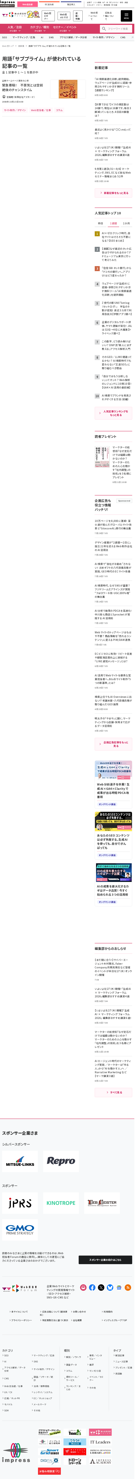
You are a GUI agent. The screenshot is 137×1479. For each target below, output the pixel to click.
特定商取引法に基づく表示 (55, 1320)
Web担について (94, 16)
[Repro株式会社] (61, 1161)
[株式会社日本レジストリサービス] (20, 1203)
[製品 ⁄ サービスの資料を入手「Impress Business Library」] (100, 1452)
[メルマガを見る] (83, 1287)
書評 (91, 1364)
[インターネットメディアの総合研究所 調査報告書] (49, 1442)
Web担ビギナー (47, 16)
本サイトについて (19, 1311)
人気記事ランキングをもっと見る (115, 413)
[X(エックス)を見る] (101, 1287)
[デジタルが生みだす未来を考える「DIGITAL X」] (49, 1462)
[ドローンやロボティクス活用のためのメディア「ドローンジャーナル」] (75, 1462)
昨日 (100, 223)
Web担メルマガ (64, 16)
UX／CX (8, 1392)
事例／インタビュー (95, 1357)
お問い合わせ (79, 1311)
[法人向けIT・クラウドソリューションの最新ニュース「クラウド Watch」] (75, 1442)
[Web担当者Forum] (19, 1289)
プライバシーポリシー (21, 1320)
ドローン (99, 5)
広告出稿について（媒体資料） (53, 1313)
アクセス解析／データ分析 (73, 37)
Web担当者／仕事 (13, 1386)
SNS (51, 37)
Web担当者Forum (14, 15)
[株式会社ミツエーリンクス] (20, 1161)
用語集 (21, 45)
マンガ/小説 (95, 1370)
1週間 (113, 223)
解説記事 (119, 1355)
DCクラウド (113, 2)
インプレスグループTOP (115, 1320)
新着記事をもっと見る (116, 193)
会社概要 (77, 1320)
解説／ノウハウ (73, 1356)
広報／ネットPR (12, 1398)
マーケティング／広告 (24, 37)
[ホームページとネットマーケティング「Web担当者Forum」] (100, 1433)
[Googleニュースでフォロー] (119, 1287)
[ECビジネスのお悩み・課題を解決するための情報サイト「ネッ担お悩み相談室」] (49, 1472)
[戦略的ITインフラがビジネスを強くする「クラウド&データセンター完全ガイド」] (49, 1433)
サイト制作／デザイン (104, 37)
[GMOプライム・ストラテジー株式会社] (20, 1230)
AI (42, 37)
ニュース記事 (121, 1361)
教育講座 (107, 5)
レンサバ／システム (43, 1392)
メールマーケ (40, 1404)
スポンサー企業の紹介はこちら (105, 1259)
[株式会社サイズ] (102, 1203)
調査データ (71, 1364)
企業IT (89, 2)
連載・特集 (77, 16)
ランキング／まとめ (73, 1388)
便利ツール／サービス (72, 1378)
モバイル (8, 1404)
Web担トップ (8, 45)
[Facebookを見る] (92, 1287)
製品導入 (71, 4)
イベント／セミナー (96, 1378)
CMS (122, 37)
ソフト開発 (97, 2)
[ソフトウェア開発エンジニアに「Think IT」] (75, 1433)
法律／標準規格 (41, 1386)
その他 (37, 1410)
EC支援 (114, 5)
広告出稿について (109, 16)
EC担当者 (49, 4)
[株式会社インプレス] (16, 1453)
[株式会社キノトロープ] (61, 1203)
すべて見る (116, 1092)
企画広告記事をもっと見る (116, 744)
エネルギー (91, 5)
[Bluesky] (110, 1287)
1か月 (126, 223)
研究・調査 (124, 2)
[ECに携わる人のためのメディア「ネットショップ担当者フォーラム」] (75, 1452)
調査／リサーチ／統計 (43, 1378)
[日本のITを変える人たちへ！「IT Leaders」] (100, 1442)
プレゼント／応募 (123, 1367)
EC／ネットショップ (43, 1398)
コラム (69, 1370)
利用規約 (108, 1311)
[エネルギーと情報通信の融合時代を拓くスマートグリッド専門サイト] (49, 1452)
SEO (4, 37)
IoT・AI (105, 2)
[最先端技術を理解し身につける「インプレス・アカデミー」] (100, 1462)
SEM (6, 1410)
